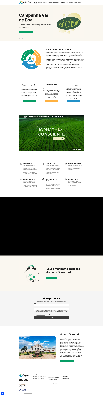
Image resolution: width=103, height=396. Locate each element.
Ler (52, 277)
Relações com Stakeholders (53, 377)
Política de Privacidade (41, 315)
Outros (79, 2)
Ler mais (29, 101)
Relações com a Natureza (38, 378)
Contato (79, 374)
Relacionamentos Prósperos (53, 2)
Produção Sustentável (42, 2)
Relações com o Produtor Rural (39, 376)
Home (35, 2)
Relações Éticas (65, 378)
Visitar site (67, 360)
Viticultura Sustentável (37, 379)
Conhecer (26, 32)
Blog (67, 2)
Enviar (51, 317)
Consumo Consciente (52, 379)
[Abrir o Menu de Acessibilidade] (2, 393)
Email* (35, 306)
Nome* (35, 303)
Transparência (65, 376)
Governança (62, 2)
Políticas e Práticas (73, 2)
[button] (19, 38)
